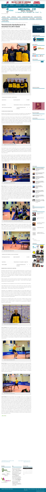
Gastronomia (4, 6)
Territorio (11, 4)
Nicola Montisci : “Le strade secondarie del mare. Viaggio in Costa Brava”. (40, 200)
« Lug (23, 474)
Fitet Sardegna (32, 18)
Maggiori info (27, 0)
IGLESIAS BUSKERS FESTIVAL (40, 227)
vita (15, 485)
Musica (34, 4)
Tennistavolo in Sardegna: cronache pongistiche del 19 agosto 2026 (40, 177)
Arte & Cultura (18, 4)
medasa (14, 474)
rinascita (13, 479)
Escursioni (14, 471)
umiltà (13, 485)
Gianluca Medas (15, 472)
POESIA (17, 476)
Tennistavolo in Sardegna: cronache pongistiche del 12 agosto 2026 (40, 182)
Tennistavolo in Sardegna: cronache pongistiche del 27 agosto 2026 (40, 169)
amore (17, 468)
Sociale (25, 4)
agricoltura (14, 468)
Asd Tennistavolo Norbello (14, 28)
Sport (30, 4)
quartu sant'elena (18, 477)
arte (19, 469)
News (7, 4)
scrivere (18, 480)
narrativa (13, 475)
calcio (16, 470)
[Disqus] (16, 447)
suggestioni (15, 483)
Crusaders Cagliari (5, 20)
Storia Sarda (15, 482)
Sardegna (18, 479)
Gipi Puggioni (3, 28)
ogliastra (17, 475)
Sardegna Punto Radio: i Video (27, 16)
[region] (23, 2)
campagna (19, 470)
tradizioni (19, 484)
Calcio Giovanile (39, 18)
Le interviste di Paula (37, 16)
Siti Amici (19, 16)
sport (19, 481)
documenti (18, 471)
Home (3, 4)
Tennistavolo (21, 28)
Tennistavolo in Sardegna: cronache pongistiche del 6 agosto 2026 (40, 191)
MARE (20, 473)
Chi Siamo (3, 16)
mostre (18, 474)
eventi (17, 471)
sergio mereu (14, 481)
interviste (19, 472)
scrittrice (15, 480)
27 (26, 473)
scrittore (13, 480)
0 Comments (26, 28)
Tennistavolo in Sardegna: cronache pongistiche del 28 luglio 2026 (40, 196)
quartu (13, 477)
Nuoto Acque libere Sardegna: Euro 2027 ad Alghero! (39, 186)
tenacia (19, 483)
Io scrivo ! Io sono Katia (14, 18)
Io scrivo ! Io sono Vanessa (23, 18)
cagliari (13, 470)
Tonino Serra (14, 484)
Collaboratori (14, 16)
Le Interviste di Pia (5, 18)
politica (19, 476)
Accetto (31, 0)
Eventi (39, 4)
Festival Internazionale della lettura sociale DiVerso (40, 173)
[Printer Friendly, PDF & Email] (3, 415)
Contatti (8, 16)
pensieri (14, 476)
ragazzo (13, 478)
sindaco (17, 481)
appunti (16, 469)
